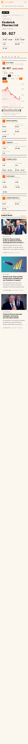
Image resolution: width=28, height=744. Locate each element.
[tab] (2, 56)
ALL (18, 75)
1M (3, 75)
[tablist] (14, 56)
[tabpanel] (14, 195)
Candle (12, 78)
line (8, 78)
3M (6, 75)
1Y (15, 75)
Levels (5, 81)
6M (9, 75)
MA (17, 78)
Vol (21, 78)
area (4, 78)
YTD (12, 75)
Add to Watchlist (8, 28)
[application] (14, 97)
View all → (24, 215)
